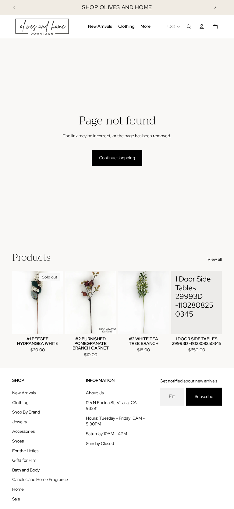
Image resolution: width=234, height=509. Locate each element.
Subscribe (204, 396)
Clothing (20, 402)
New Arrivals (24, 393)
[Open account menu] (201, 26)
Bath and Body (26, 470)
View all (214, 259)
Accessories (23, 431)
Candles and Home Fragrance (40, 479)
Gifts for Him (24, 460)
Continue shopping (117, 157)
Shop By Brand (26, 412)
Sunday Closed (100, 443)
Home (18, 489)
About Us (95, 393)
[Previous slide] (14, 7)
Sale (16, 499)
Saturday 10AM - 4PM (106, 433)
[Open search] (189, 26)
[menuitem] (145, 26)
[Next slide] (215, 7)
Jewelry (19, 422)
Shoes (18, 441)
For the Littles (25, 450)
